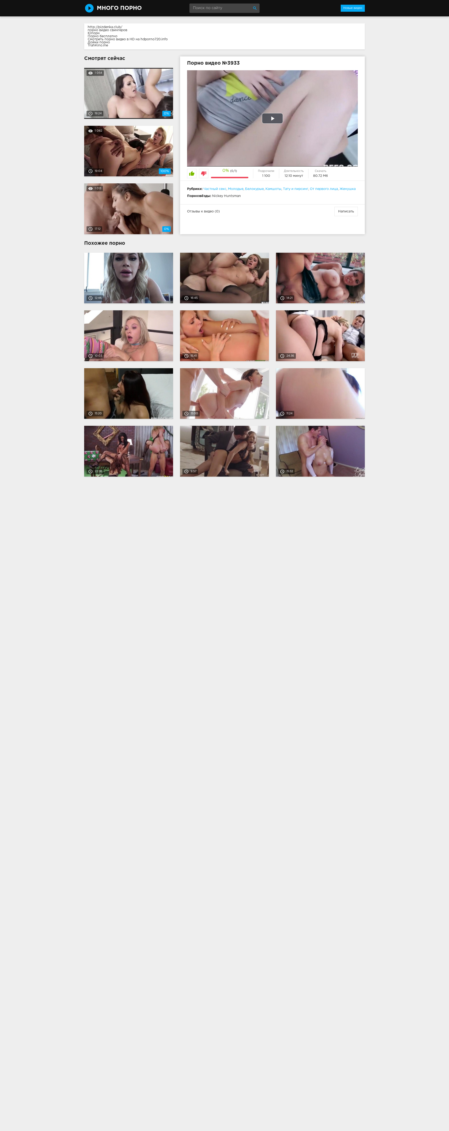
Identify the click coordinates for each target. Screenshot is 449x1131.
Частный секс (214, 189)
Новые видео (352, 8)
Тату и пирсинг (295, 189)
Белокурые (254, 189)
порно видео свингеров (107, 30)
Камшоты (273, 189)
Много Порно (119, 8)
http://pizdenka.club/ (105, 27)
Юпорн (94, 33)
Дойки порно (99, 42)
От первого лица (324, 189)
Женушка (348, 189)
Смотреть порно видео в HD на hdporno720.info (128, 39)
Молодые (235, 189)
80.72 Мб (320, 175)
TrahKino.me (98, 45)
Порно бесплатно (102, 36)
